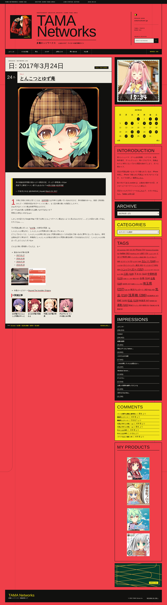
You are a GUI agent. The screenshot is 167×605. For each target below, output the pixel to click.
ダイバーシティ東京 (133, 265)
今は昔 (86, 51)
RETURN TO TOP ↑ (152, 598)
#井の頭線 (51, 185)
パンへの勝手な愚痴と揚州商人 (126, 414)
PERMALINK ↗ (105, 325)
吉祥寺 (31, 325)
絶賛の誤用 (120, 341)
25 (156, 132)
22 (138, 132)
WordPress (134, 253)
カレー (149, 261)
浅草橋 (137, 295)
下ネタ (140, 274)
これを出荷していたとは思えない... (128, 363)
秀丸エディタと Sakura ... (125, 348)
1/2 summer (123, 250)
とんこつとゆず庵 (37, 78)
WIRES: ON (154, 51)
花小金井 (37, 325)
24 (150, 132)
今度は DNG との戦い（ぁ (125, 424)
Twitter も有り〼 (128, 194)
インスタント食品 (138, 257)
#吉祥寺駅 (60, 185)
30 (144, 136)
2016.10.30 (20, 258)
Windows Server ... (123, 371)
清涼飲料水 (152, 296)
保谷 (136, 278)
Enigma (13, 325)
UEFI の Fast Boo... (123, 393)
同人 (36, 51)
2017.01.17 (20, 255)
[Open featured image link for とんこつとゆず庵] (58, 128)
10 (150, 123)
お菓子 (144, 253)
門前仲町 (153, 305)
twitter (125, 253)
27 (126, 136)
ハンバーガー (132, 269)
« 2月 (118, 140)
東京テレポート (139, 290)
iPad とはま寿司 (122, 430)
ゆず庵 (32, 228)
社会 (133, 300)
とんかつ (152, 253)
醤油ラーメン (135, 305)
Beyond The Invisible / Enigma (39, 290)
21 (132, 132)
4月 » (157, 140)
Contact (120, 334)
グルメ (22, 74)
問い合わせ (73, 51)
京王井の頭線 (25, 325)
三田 (128, 274)
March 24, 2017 (51, 191)
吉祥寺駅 (45, 200)
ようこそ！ (120, 326)
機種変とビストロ (122, 417)
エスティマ (126, 261)
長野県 (145, 305)
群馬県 (153, 301)
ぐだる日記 (24, 51)
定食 (127, 290)
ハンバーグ (148, 270)
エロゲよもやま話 (122, 356)
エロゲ (47, 51)
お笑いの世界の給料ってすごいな (127, 385)
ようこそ (11, 51)
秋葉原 (144, 300)
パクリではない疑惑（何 (124, 437)
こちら (140, 178)
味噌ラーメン (136, 284)
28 (132, 136)
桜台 (151, 290)
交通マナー (127, 278)
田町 (122, 300)
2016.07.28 (20, 262)
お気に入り (59, 51)
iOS (132, 250)
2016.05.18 (20, 265)
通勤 (122, 305)
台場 (145, 278)
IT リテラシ (120, 378)
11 (156, 123)
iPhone (140, 250)
